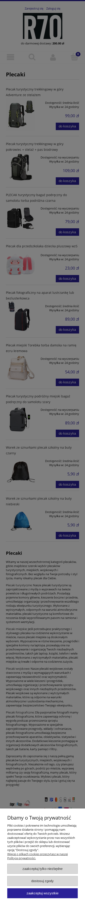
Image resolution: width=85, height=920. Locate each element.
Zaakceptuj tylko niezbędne (42, 869)
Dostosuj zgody (42, 881)
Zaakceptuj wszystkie (42, 893)
